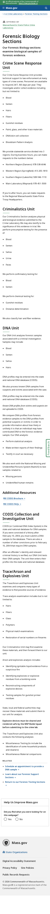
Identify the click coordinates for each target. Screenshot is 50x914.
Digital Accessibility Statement (19, 861)
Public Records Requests (16, 874)
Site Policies (27, 867)
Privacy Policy (10, 867)
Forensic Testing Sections (36, 14)
